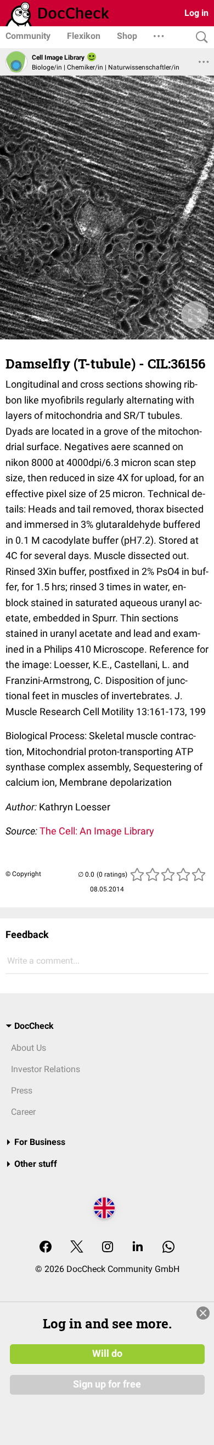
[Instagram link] (108, 1247)
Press (21, 1090)
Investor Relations (45, 1069)
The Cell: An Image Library (97, 831)
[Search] (199, 37)
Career (23, 1112)
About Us (28, 1048)
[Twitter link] (76, 1247)
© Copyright (23, 874)
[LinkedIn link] (138, 1247)
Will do (107, 1353)
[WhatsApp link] (168, 1247)
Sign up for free (107, 1384)
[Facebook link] (46, 1247)
